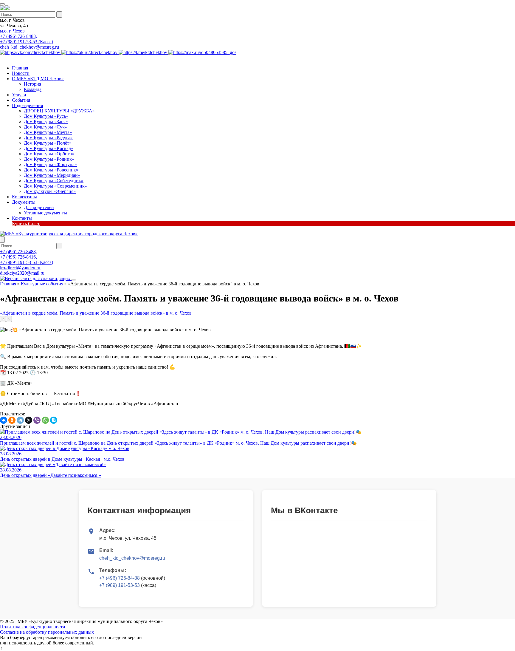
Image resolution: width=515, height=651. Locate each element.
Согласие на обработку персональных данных (47, 632)
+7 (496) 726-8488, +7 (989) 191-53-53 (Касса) (26, 39)
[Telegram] (20, 420)
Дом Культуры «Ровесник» (51, 169)
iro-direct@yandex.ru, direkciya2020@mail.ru (22, 270)
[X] (28, 420)
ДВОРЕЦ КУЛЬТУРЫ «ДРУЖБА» (59, 110)
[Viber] (37, 420)
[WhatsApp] (45, 420)
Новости (21, 73)
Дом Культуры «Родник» (49, 159)
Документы (23, 202)
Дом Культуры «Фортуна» (50, 164)
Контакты (22, 218)
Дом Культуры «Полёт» (48, 143)
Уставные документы (45, 212)
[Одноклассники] (11, 420)
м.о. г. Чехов (12, 30)
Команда (32, 89)
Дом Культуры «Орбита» (49, 153)
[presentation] (3, 319)
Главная (20, 67)
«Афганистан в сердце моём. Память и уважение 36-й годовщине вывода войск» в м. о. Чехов (96, 313)
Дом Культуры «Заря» (46, 121)
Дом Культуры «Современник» (55, 185)
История (32, 83)
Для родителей (39, 207)
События (21, 100)
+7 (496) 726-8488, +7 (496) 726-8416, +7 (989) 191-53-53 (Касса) (26, 257)
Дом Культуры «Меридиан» (52, 175)
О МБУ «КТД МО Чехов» (38, 78)
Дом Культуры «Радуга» (48, 137)
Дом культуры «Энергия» (50, 191)
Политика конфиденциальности (32, 626)
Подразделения (27, 105)
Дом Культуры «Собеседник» (53, 180)
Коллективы (24, 196)
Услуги (19, 94)
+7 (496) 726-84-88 (119, 578)
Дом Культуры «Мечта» (48, 132)
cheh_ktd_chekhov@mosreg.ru (29, 47)
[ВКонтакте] (3, 420)
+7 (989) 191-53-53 (119, 585)
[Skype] (53, 420)
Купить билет (26, 223)
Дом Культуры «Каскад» (48, 148)
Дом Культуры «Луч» (45, 126)
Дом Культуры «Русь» (46, 116)
